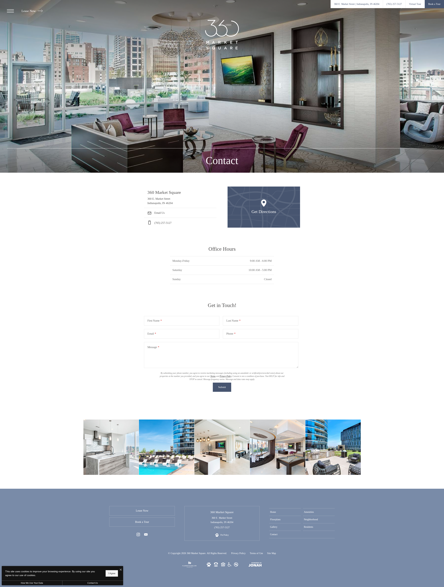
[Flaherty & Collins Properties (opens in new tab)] (189, 566)
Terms (213, 376)
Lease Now (29, 11)
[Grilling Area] (333, 447)
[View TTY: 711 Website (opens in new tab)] (216, 565)
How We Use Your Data (32, 583)
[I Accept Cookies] (121, 569)
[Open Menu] (10, 10)
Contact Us (92, 583)
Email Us (159, 212)
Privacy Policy (225, 376)
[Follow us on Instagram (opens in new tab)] (138, 535)
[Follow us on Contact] (146, 535)
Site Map (271, 553)
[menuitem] (285, 512)
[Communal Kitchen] (222, 447)
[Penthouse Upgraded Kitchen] (111, 447)
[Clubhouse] (277, 447)
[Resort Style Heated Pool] (166, 447)
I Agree (111, 573)
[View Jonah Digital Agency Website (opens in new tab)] (255, 565)
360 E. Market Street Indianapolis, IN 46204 (222, 520)
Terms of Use (256, 553)
